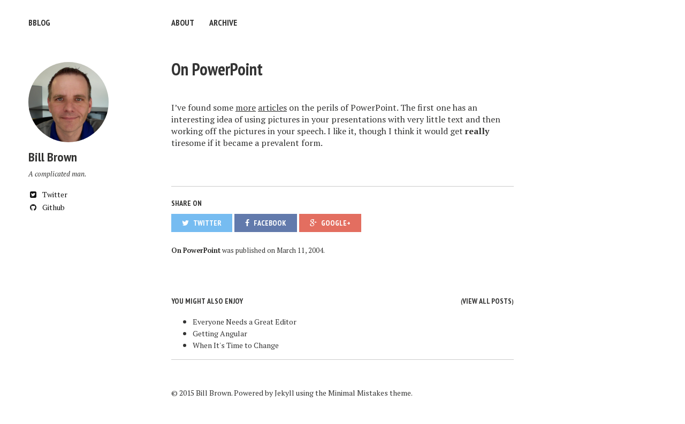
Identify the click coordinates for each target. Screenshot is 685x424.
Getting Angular (220, 333)
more (245, 107)
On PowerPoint (217, 69)
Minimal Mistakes (358, 393)
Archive (223, 22)
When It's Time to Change (236, 345)
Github (53, 207)
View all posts (487, 301)
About (182, 22)
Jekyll (284, 393)
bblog (39, 22)
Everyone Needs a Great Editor (244, 322)
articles (272, 107)
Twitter (54, 194)
